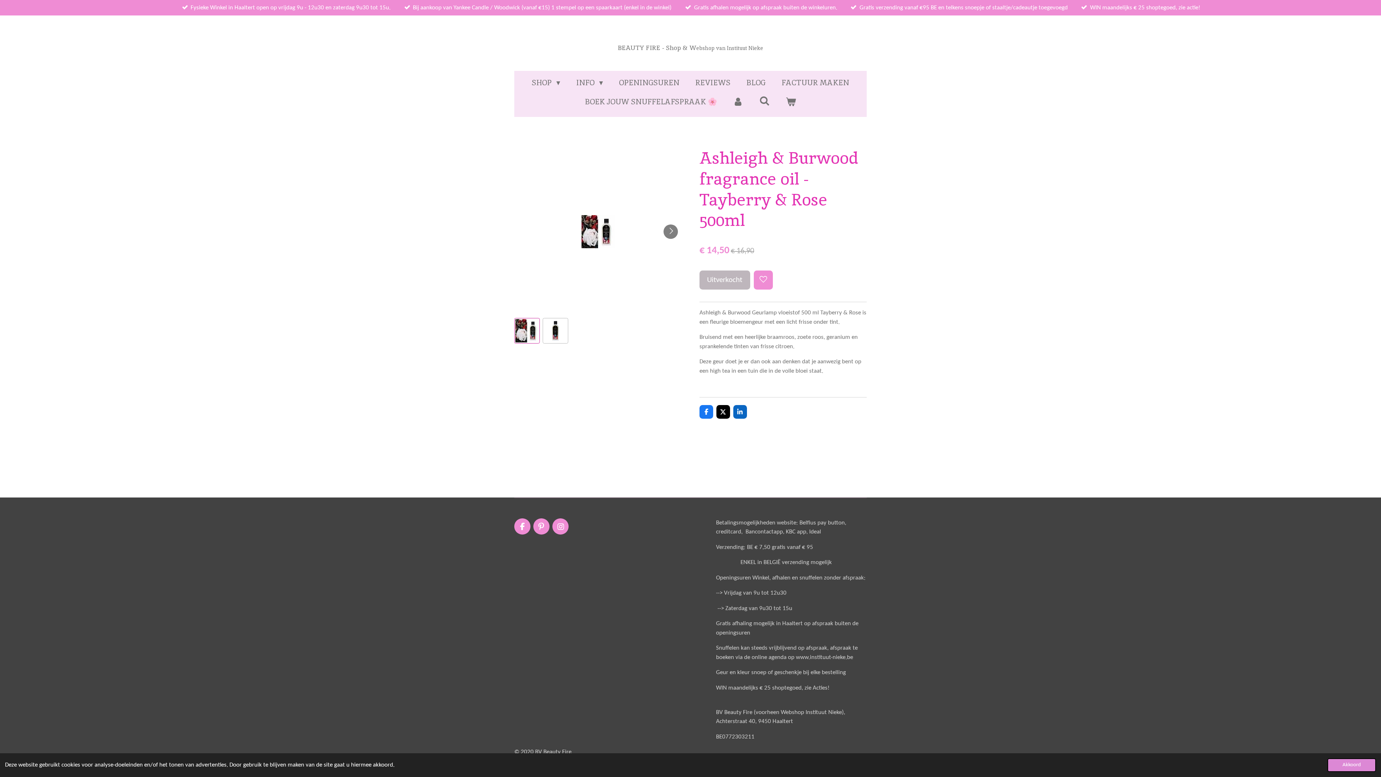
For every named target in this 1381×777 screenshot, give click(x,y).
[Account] (738, 102)
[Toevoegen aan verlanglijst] (763, 280)
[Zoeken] (764, 101)
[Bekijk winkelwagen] (791, 102)
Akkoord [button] (1352, 765)
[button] (527, 331)
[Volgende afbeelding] (671, 231)
